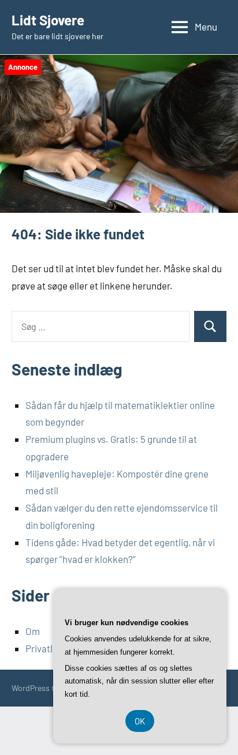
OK (140, 721)
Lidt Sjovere (48, 20)
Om (32, 631)
